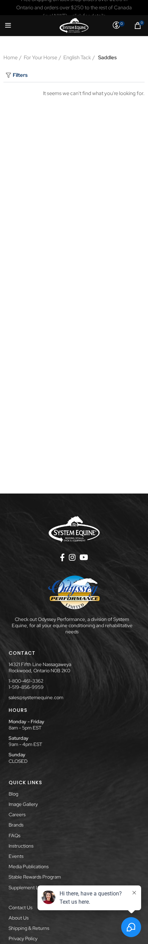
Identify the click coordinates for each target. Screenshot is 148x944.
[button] (74, 75)
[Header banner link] (74, 7)
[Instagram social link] (72, 557)
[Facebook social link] (62, 557)
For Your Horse (40, 57)
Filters (20, 75)
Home (10, 57)
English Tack (77, 57)
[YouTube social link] (83, 557)
